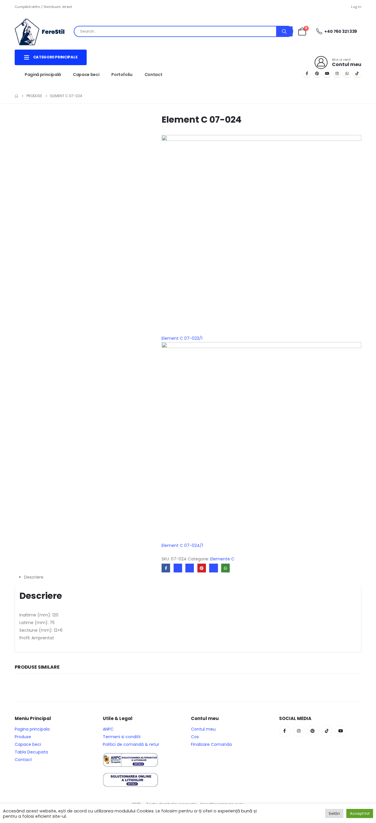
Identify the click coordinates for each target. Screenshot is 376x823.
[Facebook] (307, 73)
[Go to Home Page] (16, 96)
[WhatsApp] (347, 73)
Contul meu (203, 729)
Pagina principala (32, 729)
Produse (23, 737)
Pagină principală (43, 74)
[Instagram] (337, 73)
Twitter (178, 568)
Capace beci (86, 74)
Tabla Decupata (31, 752)
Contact (153, 74)
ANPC (108, 729)
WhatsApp (225, 568)
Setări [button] (334, 813)
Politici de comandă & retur (131, 744)
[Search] (284, 31)
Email (213, 568)
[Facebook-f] (284, 730)
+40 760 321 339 (340, 31)
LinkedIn (189, 568)
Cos (195, 737)
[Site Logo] (44, 31)
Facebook (166, 568)
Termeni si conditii (121, 737)
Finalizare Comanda (211, 744)
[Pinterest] (317, 73)
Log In (356, 6)
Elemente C (222, 559)
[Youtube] (327, 73)
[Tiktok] (357, 73)
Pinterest (201, 568)
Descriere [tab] (33, 577)
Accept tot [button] (360, 813)
